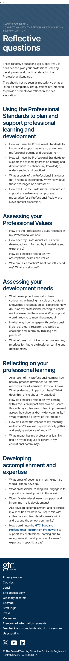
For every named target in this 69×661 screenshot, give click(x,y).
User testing (11, 633)
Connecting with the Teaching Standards (32, 27)
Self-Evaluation (14, 30)
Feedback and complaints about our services (32, 628)
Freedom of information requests (25, 623)
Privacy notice (12, 577)
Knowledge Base (14, 24)
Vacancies (9, 618)
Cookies (8, 582)
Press (6, 613)
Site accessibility (14, 592)
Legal (6, 587)
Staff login (9, 608)
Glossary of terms (14, 598)
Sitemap (8, 603)
